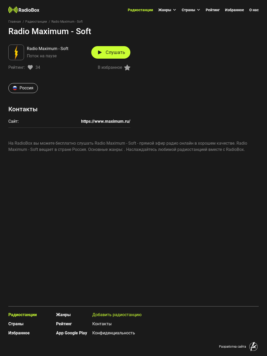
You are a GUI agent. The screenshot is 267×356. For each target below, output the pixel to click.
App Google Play (71, 332)
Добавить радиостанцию (117, 314)
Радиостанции (140, 10)
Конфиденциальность (113, 332)
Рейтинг (213, 10)
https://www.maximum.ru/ (105, 121)
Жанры (164, 10)
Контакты (102, 323)
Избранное (234, 10)
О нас (254, 10)
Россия (26, 87)
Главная (14, 21)
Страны (188, 10)
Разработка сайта (232, 346)
